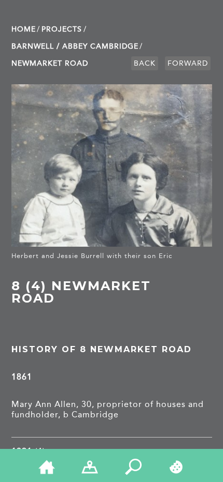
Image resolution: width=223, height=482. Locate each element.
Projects (61, 29)
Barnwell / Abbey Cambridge (74, 46)
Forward (188, 63)
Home (23, 29)
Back (145, 63)
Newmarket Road (49, 63)
